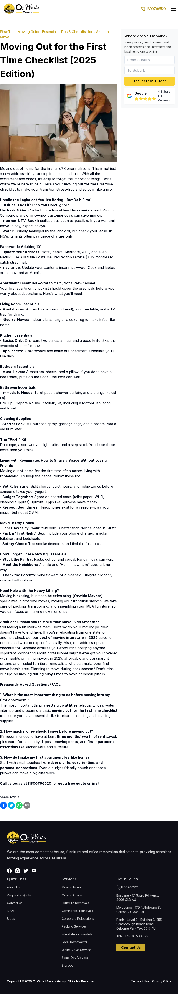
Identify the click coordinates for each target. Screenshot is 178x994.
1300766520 (130, 887)
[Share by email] (26, 805)
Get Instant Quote (149, 81)
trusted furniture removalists (43, 663)
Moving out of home (17, 471)
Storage (67, 965)
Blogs (11, 918)
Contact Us (15, 903)
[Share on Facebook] (3, 805)
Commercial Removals (77, 911)
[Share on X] (11, 805)
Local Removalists (74, 942)
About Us (13, 887)
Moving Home (72, 887)
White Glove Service (76, 950)
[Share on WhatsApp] (19, 805)
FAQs (10, 911)
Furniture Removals (75, 903)
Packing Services (74, 926)
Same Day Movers (75, 957)
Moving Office (72, 895)
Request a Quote (19, 895)
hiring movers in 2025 (44, 658)
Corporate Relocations (78, 918)
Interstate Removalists (77, 934)
